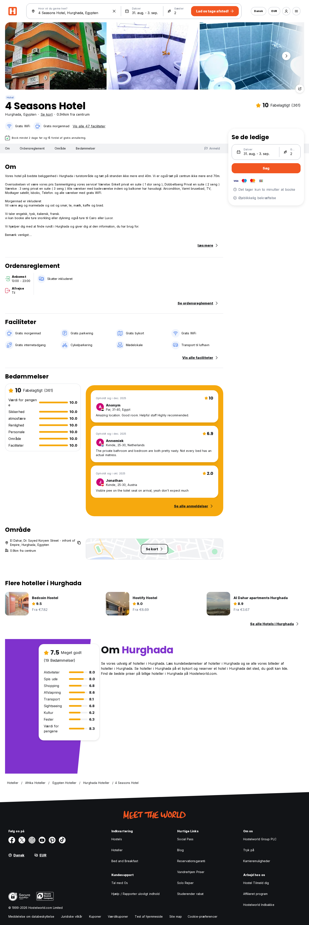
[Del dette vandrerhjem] (300, 89)
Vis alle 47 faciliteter (89, 126)
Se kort (47, 114)
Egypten (29, 114)
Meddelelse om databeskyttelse (31, 916)
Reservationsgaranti (191, 861)
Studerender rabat (190, 894)
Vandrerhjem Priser (190, 872)
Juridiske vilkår (71, 916)
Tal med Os (119, 883)
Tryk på (248, 850)
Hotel (10, 97)
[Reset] (114, 11)
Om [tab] (7, 148)
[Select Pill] (286, 11)
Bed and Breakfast (124, 861)
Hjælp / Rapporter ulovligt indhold (135, 894)
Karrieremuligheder (256, 861)
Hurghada (13, 114)
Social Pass (185, 839)
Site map (175, 916)
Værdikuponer (118, 916)
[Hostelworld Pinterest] (52, 840)
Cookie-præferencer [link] (202, 916)
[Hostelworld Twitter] (21, 840)
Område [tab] (60, 148)
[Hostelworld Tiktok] (62, 840)
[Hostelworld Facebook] (11, 840)
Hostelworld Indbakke (258, 904)
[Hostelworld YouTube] (42, 840)
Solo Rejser (185, 883)
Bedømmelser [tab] (85, 148)
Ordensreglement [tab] (32, 148)
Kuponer (95, 916)
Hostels (116, 839)
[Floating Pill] (286, 56)
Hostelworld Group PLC (259, 839)
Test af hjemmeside (149, 916)
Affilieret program (255, 894)
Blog (180, 850)
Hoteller (117, 850)
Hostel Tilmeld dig (256, 883)
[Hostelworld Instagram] (32, 840)
